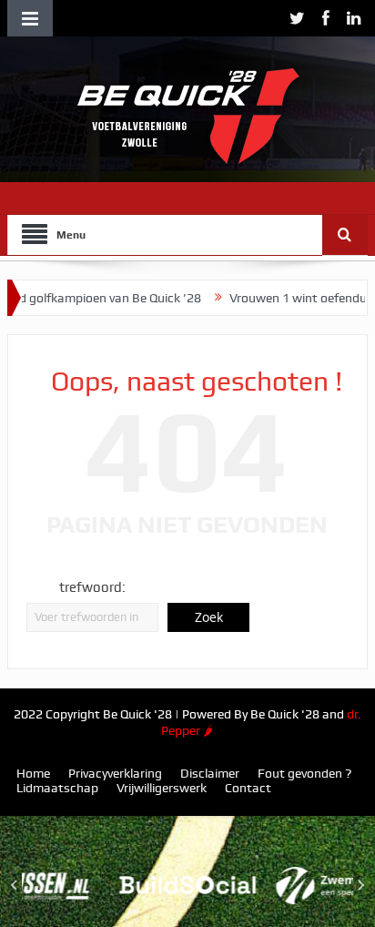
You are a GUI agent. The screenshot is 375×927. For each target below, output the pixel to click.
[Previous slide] (14, 885)
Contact (248, 787)
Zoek (209, 617)
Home (33, 773)
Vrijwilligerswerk (162, 787)
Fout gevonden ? (304, 773)
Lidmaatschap (57, 787)
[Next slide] (360, 885)
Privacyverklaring (115, 773)
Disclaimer (209, 773)
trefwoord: (92, 587)
